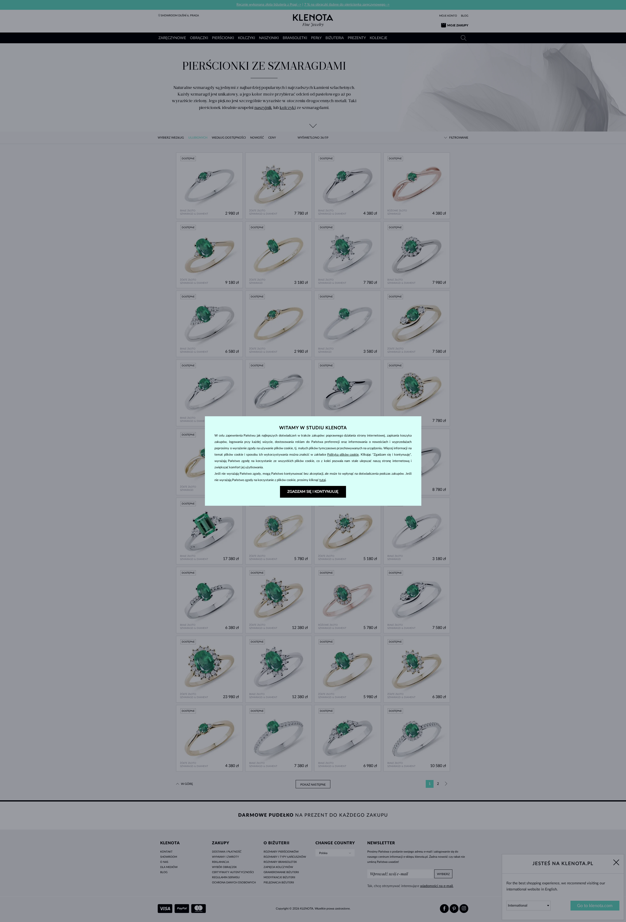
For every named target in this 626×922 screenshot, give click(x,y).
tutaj (322, 480)
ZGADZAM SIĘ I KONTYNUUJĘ (312, 492)
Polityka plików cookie (343, 454)
